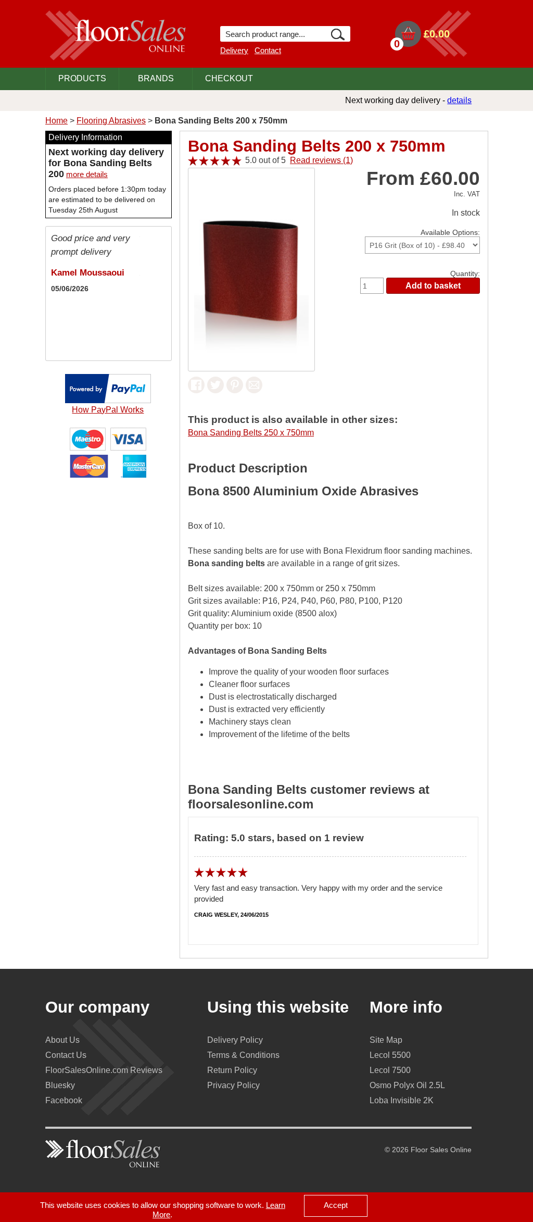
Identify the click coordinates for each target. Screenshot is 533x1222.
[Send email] (254, 390)
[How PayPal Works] (108, 400)
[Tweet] (215, 390)
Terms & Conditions (243, 1055)
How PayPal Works (108, 409)
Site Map (386, 1040)
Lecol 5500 (390, 1055)
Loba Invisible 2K (402, 1100)
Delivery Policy (235, 1040)
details (459, 100)
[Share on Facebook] (196, 390)
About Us (62, 1040)
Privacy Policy (233, 1085)
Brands (156, 78)
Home (56, 120)
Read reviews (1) (321, 160)
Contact (268, 50)
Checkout (229, 78)
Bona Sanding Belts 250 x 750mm (251, 432)
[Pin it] (234, 390)
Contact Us (65, 1055)
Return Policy (232, 1070)
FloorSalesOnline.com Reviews (103, 1070)
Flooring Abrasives (111, 120)
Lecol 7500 (390, 1070)
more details (87, 174)
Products (82, 78)
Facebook (63, 1100)
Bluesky (60, 1085)
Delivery (234, 50)
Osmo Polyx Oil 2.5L (407, 1085)
